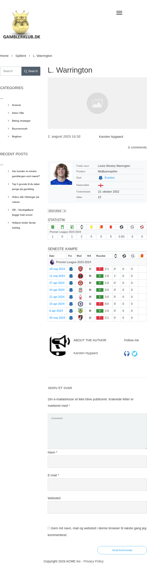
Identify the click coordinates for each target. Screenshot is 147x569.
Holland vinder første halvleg (24, 225)
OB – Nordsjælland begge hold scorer (22, 212)
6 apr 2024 (56, 310)
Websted (54, 498)
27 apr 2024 (57, 282)
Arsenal (16, 105)
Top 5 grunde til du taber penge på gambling (26, 187)
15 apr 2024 (57, 303)
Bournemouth (19, 128)
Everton (110, 177)
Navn (52, 452)
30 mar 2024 (57, 317)
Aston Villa (18, 112)
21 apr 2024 (57, 296)
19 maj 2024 (57, 268)
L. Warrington (70, 70)
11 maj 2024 (57, 275)
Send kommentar (122, 550)
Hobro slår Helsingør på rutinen (25, 199)
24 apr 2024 (57, 289)
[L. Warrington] (97, 103)
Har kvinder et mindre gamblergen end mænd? (26, 174)
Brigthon (17, 136)
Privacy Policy (94, 561)
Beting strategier (21, 120)
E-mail (53, 475)
